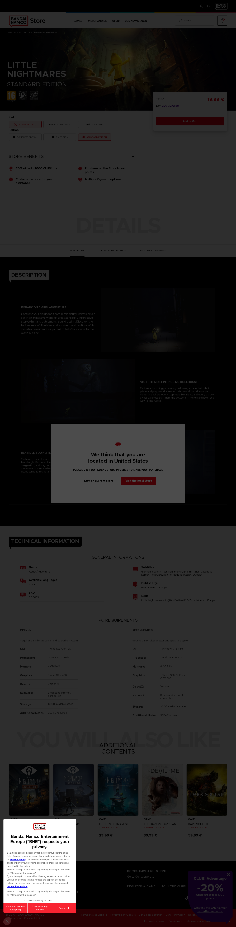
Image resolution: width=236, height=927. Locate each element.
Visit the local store (138, 481)
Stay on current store (99, 481)
